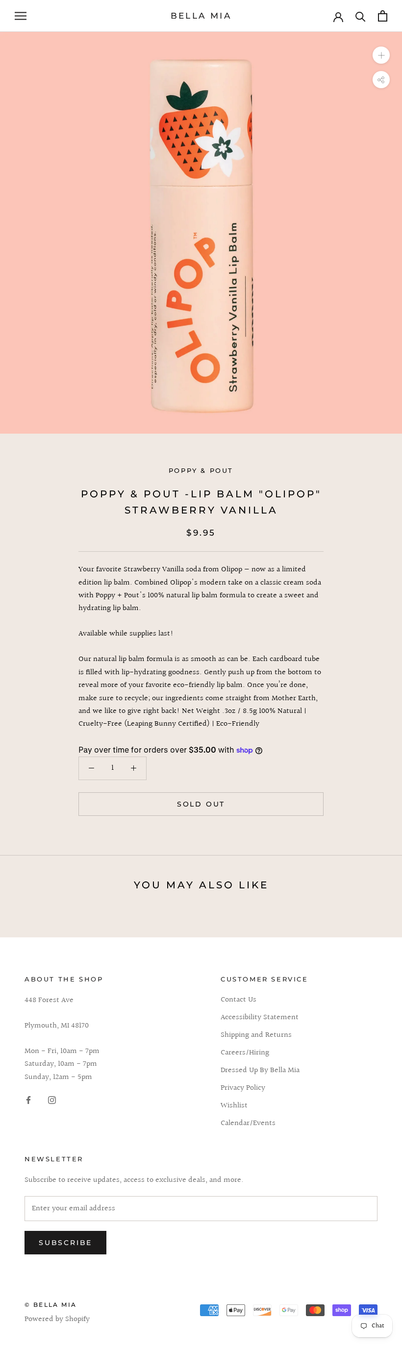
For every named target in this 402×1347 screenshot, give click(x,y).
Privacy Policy (243, 1088)
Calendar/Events (248, 1123)
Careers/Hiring (245, 1053)
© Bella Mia (50, 1304)
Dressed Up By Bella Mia (260, 1071)
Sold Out (201, 804)
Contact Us (238, 1000)
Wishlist (234, 1106)
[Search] (360, 16)
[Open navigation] (20, 16)
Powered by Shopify (57, 1319)
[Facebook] (28, 1100)
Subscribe (65, 1242)
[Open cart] (382, 16)
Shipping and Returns (256, 1035)
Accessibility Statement (260, 1018)
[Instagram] (52, 1100)
